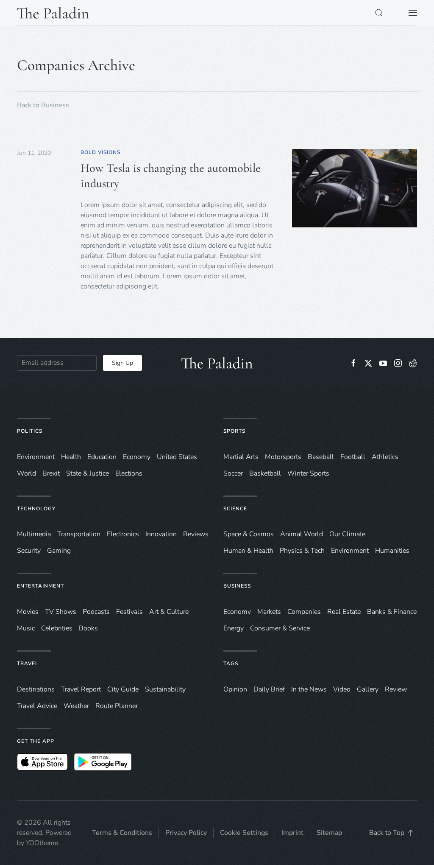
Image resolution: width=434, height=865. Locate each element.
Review (396, 689)
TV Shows (60, 611)
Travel (28, 663)
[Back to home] (53, 12)
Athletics (385, 457)
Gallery (367, 689)
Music (26, 628)
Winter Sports (308, 473)
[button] (379, 12)
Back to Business (43, 105)
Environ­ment (36, 457)
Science (235, 508)
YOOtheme (42, 843)
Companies (304, 611)
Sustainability (165, 689)
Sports (234, 431)
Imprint (292, 832)
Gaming (59, 550)
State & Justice (87, 473)
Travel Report (81, 689)
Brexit (51, 473)
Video (342, 689)
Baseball (321, 457)
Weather (76, 706)
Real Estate (344, 611)
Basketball (265, 473)
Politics (29, 431)
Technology (36, 508)
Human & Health (248, 550)
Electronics (123, 534)
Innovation (161, 534)
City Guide (123, 689)
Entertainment (40, 585)
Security (29, 550)
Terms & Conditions (122, 832)
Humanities (392, 550)
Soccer (233, 473)
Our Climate (347, 534)
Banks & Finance (392, 611)
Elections (128, 473)
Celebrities (56, 628)
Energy (233, 628)
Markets (269, 611)
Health (71, 457)
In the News (309, 689)
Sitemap (329, 832)
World (26, 473)
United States (177, 457)
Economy (136, 457)
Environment (350, 550)
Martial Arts (241, 457)
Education (102, 457)
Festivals (129, 611)
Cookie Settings (244, 832)
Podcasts (96, 611)
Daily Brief (269, 689)
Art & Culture (169, 611)
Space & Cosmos (248, 534)
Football (352, 457)
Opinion (235, 689)
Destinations (36, 689)
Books (88, 628)
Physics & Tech (302, 550)
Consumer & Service (280, 628)
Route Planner (116, 706)
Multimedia (34, 534)
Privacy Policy (186, 832)
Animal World (301, 534)
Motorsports (283, 457)
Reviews (196, 534)
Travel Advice (37, 706)
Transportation (78, 534)
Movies (28, 611)
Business (237, 585)
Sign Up (122, 363)
